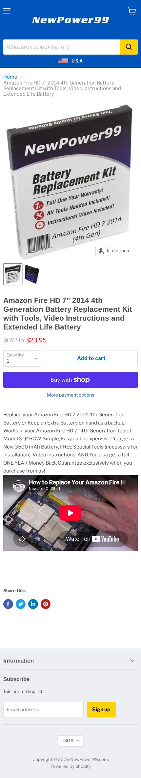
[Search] (129, 47)
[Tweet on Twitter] (21, 604)
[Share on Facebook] (8, 604)
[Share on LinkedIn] (33, 604)
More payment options (70, 395)
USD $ (67, 740)
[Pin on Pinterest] (45, 604)
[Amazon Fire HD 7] (13, 274)
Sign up (101, 709)
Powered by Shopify (70, 766)
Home (10, 77)
